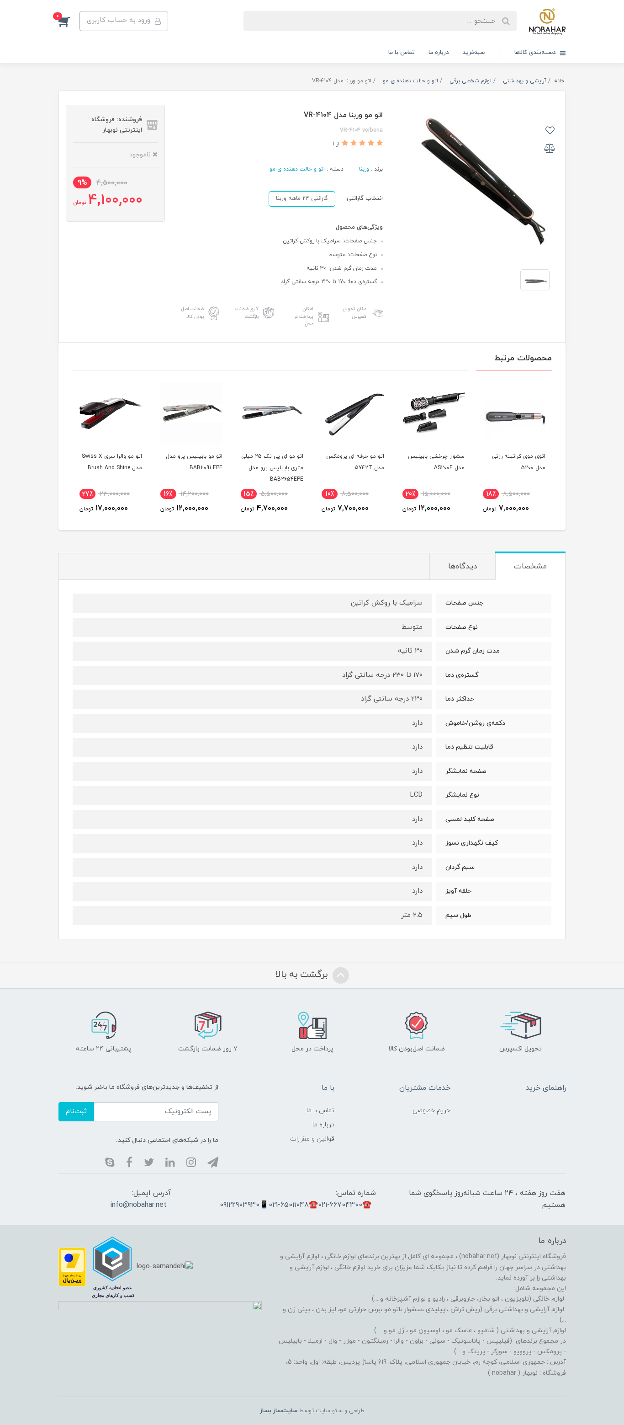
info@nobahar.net (138, 1205)
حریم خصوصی (431, 1110)
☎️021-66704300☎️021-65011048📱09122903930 (295, 1205)
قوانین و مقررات (312, 1139)
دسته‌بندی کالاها (536, 52)
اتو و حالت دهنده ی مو (297, 169)
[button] (68, 21)
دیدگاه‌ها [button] (462, 566)
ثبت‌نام (76, 1111)
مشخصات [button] (530, 566)
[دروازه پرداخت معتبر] (72, 1266)
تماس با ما (401, 52)
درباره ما (438, 52)
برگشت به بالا (302, 975)
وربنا (364, 169)
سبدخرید (474, 52)
